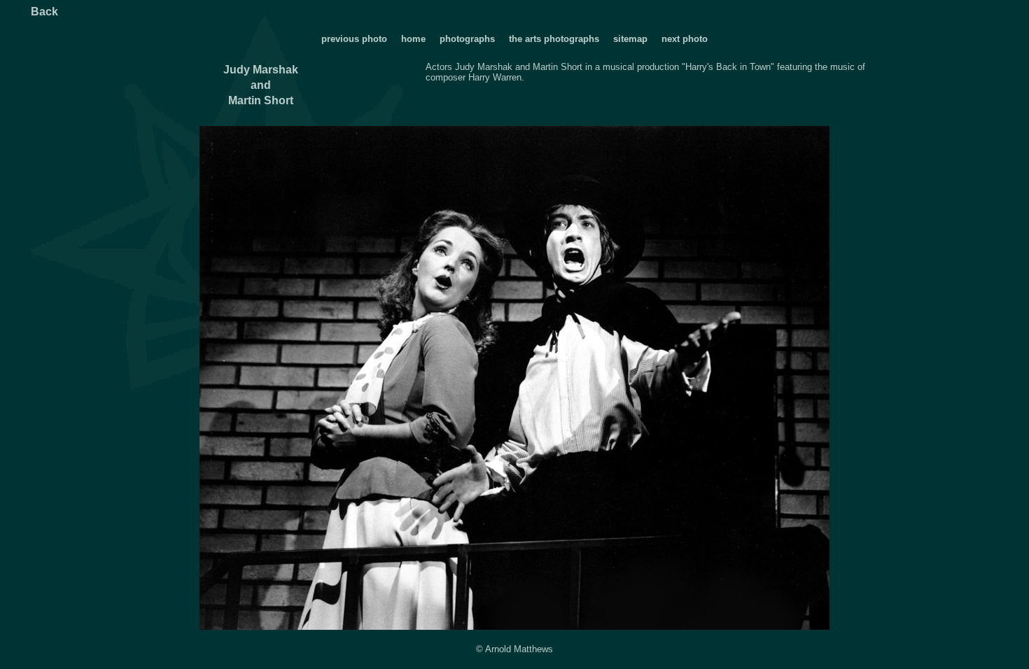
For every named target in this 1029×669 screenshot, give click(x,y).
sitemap (630, 39)
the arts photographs (554, 39)
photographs (469, 39)
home (413, 39)
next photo (685, 39)
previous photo (354, 39)
